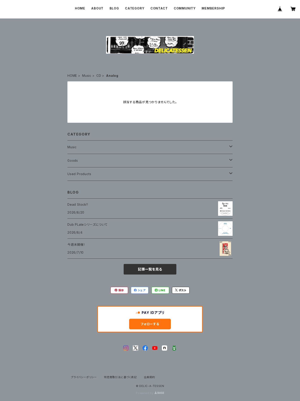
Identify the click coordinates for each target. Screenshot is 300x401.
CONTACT (159, 8)
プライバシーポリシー (84, 377)
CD (98, 75)
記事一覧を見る (150, 269)
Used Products (79, 174)
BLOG (114, 8)
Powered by (145, 393)
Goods (72, 160)
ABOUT (97, 8)
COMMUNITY (185, 8)
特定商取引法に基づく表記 (120, 377)
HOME (80, 8)
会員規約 (149, 377)
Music (86, 75)
